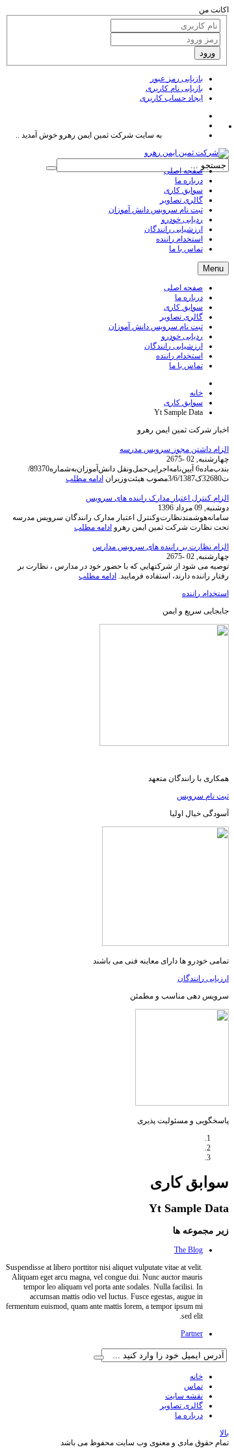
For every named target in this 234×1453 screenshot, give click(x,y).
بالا (224, 1432)
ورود (207, 53)
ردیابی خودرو (182, 336)
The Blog (188, 1249)
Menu (213, 268)
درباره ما (189, 297)
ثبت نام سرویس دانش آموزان (156, 326)
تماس (193, 1386)
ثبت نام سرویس (203, 796)
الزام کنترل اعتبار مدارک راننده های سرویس (157, 498)
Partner (192, 1333)
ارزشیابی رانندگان (173, 346)
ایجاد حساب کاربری (171, 98)
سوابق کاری (183, 307)
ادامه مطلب (84, 478)
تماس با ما (186, 365)
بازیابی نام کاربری (174, 88)
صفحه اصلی (183, 287)
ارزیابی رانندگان (203, 978)
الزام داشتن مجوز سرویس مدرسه (174, 449)
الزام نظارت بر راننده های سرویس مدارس (160, 546)
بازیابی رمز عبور (176, 78)
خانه (196, 392)
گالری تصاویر (181, 316)
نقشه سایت (184, 1395)
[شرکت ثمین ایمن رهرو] (186, 152)
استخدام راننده (179, 355)
